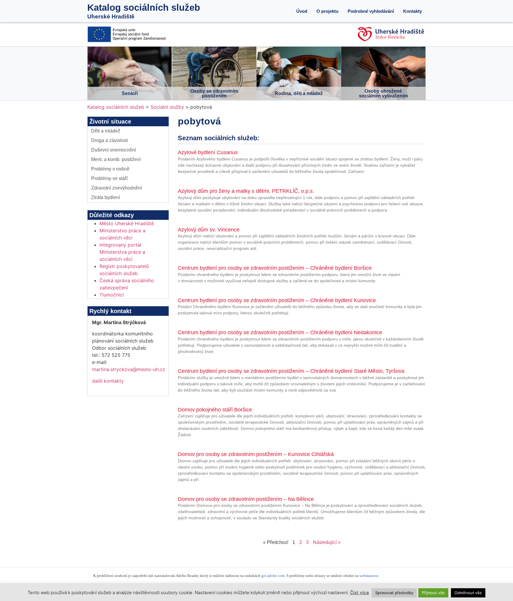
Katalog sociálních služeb (143, 7)
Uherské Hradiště (110, 16)
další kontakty (108, 381)
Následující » (327, 542)
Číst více (359, 592)
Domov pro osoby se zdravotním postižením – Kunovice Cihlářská (256, 454)
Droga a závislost (109, 140)
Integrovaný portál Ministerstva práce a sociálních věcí (122, 252)
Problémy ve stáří (109, 178)
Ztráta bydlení (105, 197)
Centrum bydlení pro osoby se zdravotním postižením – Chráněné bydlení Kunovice (277, 300)
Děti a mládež (105, 130)
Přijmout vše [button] (433, 592)
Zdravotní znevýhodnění (116, 187)
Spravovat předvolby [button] (394, 592)
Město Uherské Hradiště (126, 223)
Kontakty (412, 11)
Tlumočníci (111, 295)
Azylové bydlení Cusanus (208, 152)
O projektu (327, 11)
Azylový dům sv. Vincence (209, 230)
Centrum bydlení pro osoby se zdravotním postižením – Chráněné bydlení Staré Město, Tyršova (291, 371)
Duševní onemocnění (113, 149)
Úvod (301, 11)
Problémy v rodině (110, 168)
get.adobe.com (273, 576)
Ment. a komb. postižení (116, 159)
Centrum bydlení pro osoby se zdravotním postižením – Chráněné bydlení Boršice (275, 268)
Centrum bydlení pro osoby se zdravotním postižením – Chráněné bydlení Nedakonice (280, 332)
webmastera (369, 576)
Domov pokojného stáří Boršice (215, 410)
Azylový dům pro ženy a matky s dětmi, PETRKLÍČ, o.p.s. (246, 191)
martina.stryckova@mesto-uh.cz (128, 369)
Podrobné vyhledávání (371, 11)
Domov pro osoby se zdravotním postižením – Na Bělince (246, 499)
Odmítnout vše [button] (468, 592)
